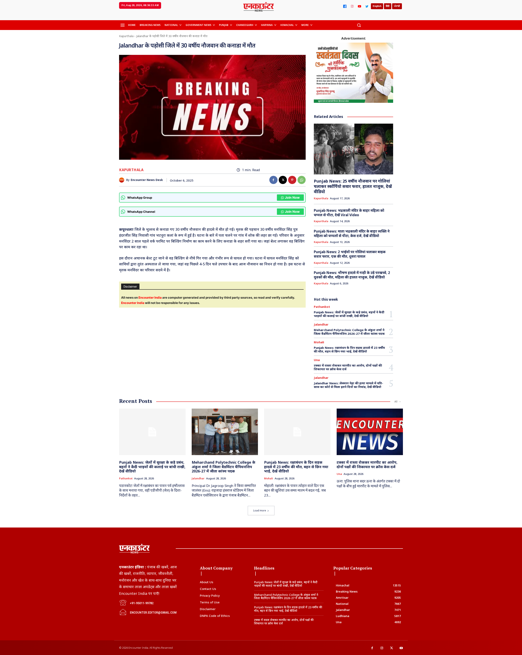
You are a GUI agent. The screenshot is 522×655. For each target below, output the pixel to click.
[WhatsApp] (301, 180)
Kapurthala (126, 36)
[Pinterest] (292, 180)
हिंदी (387, 6)
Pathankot (322, 306)
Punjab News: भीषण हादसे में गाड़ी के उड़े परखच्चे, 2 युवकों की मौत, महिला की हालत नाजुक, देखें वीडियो (352, 274)
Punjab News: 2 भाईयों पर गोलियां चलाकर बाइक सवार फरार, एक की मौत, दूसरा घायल (350, 254)
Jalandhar (321, 324)
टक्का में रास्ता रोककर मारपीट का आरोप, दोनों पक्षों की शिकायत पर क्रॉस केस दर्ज (348, 367)
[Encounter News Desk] (122, 180)
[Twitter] (367, 6)
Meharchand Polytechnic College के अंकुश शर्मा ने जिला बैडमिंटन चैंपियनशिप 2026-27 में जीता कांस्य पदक (349, 332)
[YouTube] (359, 6)
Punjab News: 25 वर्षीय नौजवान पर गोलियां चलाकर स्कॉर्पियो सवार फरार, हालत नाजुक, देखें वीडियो (353, 186)
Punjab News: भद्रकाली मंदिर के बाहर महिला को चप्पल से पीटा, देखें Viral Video (349, 212)
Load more (259, 510)
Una (317, 359)
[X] (283, 180)
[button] (359, 25)
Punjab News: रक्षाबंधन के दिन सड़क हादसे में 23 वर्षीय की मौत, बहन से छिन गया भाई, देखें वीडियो (349, 349)
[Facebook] (345, 6)
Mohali (319, 342)
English (377, 6)
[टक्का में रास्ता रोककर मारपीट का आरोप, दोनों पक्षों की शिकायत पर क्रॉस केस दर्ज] (370, 432)
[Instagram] (352, 6)
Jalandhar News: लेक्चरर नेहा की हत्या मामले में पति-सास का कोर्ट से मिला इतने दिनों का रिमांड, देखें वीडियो (348, 385)
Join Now (292, 197)
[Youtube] (401, 648)
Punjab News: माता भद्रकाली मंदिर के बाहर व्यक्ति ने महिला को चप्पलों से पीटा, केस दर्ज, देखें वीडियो (352, 233)
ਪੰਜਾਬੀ (397, 6)
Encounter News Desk (147, 180)
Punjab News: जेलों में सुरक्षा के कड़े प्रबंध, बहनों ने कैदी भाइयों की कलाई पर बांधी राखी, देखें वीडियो (349, 314)
